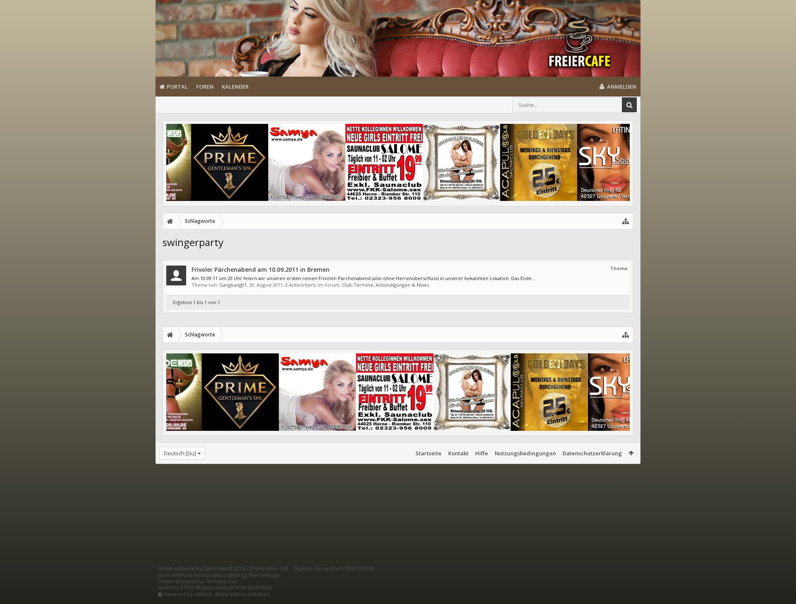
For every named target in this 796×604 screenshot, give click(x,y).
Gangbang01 (233, 285)
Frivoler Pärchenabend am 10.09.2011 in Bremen (261, 269)
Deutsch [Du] (180, 453)
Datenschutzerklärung (592, 453)
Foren (205, 86)
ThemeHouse (264, 575)
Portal (177, 86)
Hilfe (481, 453)
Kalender (235, 86)
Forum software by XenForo (223, 568)
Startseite (428, 453)
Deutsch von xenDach (333, 568)
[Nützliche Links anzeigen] (625, 221)
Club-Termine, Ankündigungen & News (385, 285)
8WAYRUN (260, 587)
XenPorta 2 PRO (176, 587)
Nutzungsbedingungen (525, 453)
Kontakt (458, 453)
